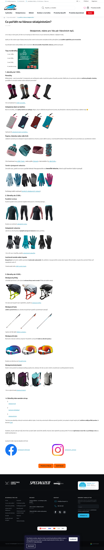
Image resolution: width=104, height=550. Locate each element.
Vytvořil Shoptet (95, 543)
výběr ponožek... (21, 103)
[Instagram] (64, 512)
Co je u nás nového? (9, 503)
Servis (18, 518)
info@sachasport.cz (63, 501)
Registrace (94, 1)
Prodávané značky (21, 503)
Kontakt (7, 515)
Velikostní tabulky (20, 521)
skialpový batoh (21, 390)
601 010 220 (60, 506)
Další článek (59, 466)
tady (11, 423)
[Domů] (4, 17)
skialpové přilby (36, 303)
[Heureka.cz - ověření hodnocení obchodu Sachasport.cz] (88, 485)
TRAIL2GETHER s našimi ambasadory (38, 511)
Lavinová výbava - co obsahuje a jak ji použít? (38, 501)
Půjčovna (19, 515)
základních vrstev (22, 224)
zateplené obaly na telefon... (20, 132)
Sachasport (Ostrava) (24, 450)
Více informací (38, 542)
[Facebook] (55, 512)
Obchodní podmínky (9, 506)
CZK (77, 1)
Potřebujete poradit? (21, 506)
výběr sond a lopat (21, 266)
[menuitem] (9, 13)
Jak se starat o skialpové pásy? (36, 506)
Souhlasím (73, 539)
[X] (60, 512)
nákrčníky (52, 161)
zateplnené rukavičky (29, 253)
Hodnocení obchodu (10, 513)
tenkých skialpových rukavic (30, 191)
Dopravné (19, 500)
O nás (6, 500)
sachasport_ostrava (70, 450)
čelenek (35, 161)
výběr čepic (21, 161)
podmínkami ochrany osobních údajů (87, 510)
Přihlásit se (83, 515)
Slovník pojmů (20, 508)
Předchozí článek (46, 466)
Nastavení (31, 546)
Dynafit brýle (22, 361)
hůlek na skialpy (21, 332)
